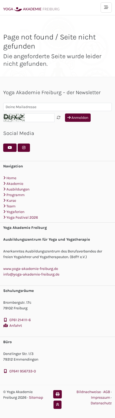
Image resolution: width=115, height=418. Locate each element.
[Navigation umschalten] (106, 7)
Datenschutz (101, 403)
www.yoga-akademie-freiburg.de (30, 268)
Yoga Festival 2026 (22, 217)
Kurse (11, 200)
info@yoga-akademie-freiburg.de (31, 274)
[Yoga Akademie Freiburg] (31, 7)
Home (11, 178)
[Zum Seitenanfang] (57, 405)
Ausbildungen (17, 189)
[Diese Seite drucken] (57, 394)
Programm (15, 195)
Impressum (101, 397)
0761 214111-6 (20, 320)
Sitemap (36, 397)
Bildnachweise (88, 392)
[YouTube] (10, 148)
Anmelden (79, 117)
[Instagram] (24, 148)
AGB (107, 392)
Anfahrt (15, 325)
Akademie (14, 183)
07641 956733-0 (22, 371)
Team (11, 206)
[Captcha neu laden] (58, 117)
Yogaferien (15, 212)
